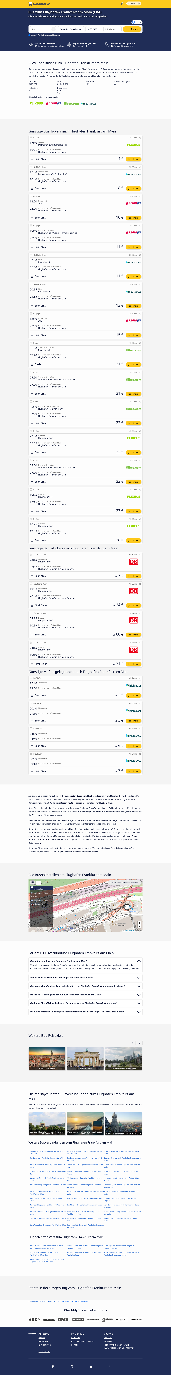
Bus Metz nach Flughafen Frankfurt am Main (84, 1205)
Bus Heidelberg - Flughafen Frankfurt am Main (48, 1185)
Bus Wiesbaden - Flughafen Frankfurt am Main (48, 1225)
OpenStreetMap (129, 931)
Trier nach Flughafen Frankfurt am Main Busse (48, 1218)
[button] (127, 907)
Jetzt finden (133, 159)
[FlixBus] (36, 103)
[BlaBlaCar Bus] (88, 103)
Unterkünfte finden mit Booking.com (45, 35)
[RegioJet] (53, 103)
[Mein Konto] (121, 3)
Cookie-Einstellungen (82, 1341)
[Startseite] (39, 3)
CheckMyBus (33, 1301)
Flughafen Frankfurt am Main (126, 882)
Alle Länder (44, 1351)
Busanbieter (45, 1345)
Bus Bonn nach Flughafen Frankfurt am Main (47, 1158)
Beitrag (108, 1341)
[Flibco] (71, 103)
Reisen (74, 1345)
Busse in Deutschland (48, 1301)
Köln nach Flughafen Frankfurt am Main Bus (84, 1198)
